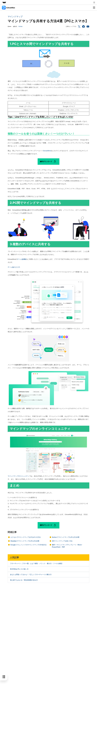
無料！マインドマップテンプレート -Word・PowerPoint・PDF (67, 546)
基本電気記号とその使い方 (19, 569)
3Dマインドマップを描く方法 (62, 541)
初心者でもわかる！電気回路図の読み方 (24, 580)
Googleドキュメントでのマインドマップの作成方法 (28, 545)
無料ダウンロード (46, 161)
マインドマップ (15, 16)
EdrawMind (47, 151)
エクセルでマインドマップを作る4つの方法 (25, 537)
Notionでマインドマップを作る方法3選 (65, 537)
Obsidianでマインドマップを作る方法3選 (24, 541)
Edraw (20, 26)
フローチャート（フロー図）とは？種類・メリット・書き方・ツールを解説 (36, 563)
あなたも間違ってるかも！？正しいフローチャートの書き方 (31, 574)
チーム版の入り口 (14, 267)
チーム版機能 (21, 259)
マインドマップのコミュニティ (18, 476)
